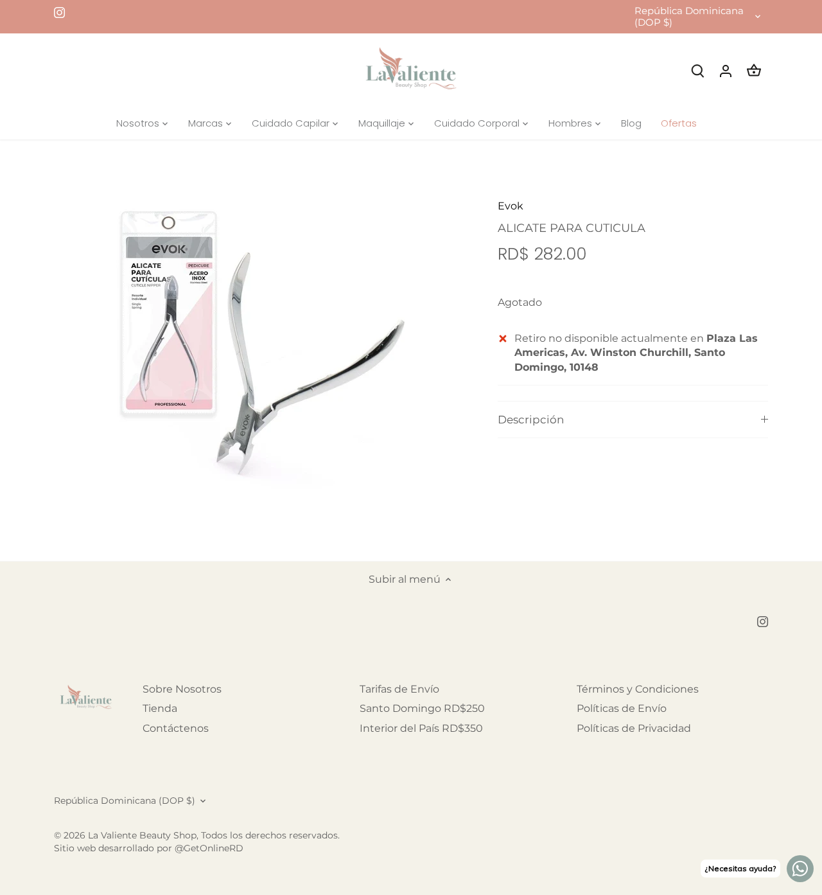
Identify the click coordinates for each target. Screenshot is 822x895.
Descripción (531, 419)
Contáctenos (176, 728)
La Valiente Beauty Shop (142, 835)
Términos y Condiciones (638, 689)
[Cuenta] (726, 70)
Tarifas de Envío (399, 689)
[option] (261, 350)
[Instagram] (59, 12)
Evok (510, 206)
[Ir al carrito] (754, 70)
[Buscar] (697, 70)
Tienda (160, 708)
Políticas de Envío (622, 708)
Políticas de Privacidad (634, 728)
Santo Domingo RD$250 (422, 708)
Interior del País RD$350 (421, 728)
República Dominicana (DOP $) (689, 16)
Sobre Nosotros (182, 689)
